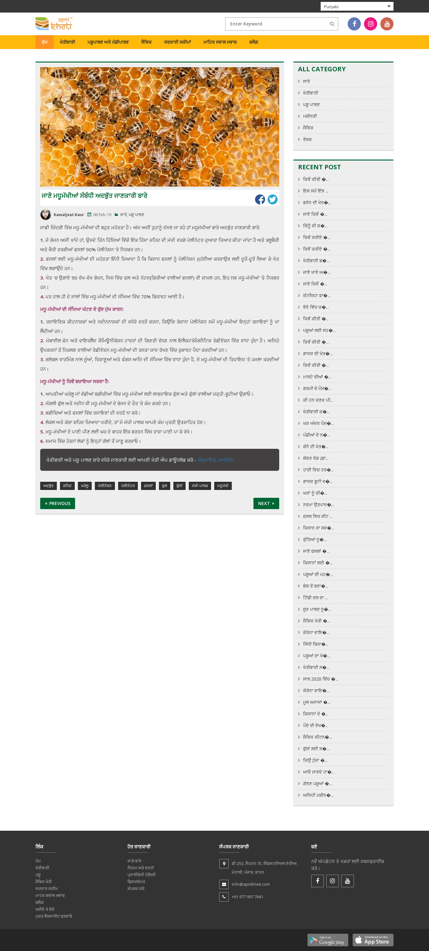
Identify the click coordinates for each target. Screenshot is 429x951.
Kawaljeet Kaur (69, 214)
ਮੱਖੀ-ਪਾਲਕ (200, 485)
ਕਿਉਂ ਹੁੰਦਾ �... (315, 760)
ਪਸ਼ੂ (38, 875)
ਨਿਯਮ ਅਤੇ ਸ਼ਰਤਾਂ (141, 868)
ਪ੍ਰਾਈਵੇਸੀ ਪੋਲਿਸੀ (142, 875)
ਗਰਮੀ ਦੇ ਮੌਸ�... (317, 388)
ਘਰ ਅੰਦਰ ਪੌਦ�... (318, 423)
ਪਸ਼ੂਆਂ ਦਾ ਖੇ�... (316, 656)
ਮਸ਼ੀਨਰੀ (310, 116)
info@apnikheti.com (251, 884)
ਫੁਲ (164, 485)
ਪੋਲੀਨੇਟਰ (128, 485)
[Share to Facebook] (260, 199)
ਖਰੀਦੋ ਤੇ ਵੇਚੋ (44, 909)
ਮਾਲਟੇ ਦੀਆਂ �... (317, 377)
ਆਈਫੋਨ (226, 460)
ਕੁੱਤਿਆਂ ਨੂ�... (315, 539)
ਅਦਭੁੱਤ (48, 485)
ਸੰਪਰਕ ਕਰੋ (136, 888)
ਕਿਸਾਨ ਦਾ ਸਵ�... (318, 528)
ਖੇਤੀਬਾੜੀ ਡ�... (316, 261)
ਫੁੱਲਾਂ (179, 485)
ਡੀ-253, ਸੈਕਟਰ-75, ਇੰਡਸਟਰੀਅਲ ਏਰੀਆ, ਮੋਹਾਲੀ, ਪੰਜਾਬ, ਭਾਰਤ (265, 868)
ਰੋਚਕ (307, 139)
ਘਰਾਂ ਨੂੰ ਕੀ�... (315, 493)
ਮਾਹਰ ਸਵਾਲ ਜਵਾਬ (50, 895)
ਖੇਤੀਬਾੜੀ (67, 42)
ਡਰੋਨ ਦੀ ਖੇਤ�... (317, 202)
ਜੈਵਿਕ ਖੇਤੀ (43, 881)
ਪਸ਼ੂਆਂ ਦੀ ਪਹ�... (318, 574)
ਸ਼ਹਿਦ (67, 485)
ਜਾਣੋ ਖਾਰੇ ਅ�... (316, 272)
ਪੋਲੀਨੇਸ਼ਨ (105, 485)
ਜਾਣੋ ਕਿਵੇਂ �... (315, 214)
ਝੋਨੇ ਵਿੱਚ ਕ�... (316, 307)
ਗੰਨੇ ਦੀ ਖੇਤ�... (316, 446)
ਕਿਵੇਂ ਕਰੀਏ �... (316, 237)
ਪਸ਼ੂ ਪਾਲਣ (136, 214)
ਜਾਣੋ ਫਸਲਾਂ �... (316, 551)
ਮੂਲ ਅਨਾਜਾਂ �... (316, 702)
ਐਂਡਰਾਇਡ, (208, 460)
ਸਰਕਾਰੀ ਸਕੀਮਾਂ (177, 42)
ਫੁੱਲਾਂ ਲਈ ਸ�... (316, 749)
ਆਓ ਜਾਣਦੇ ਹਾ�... (318, 772)
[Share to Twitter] (273, 199)
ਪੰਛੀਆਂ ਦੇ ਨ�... (316, 435)
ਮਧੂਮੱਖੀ (223, 485)
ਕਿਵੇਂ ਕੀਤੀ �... (316, 179)
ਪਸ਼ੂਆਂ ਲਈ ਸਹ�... (319, 330)
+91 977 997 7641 (247, 896)
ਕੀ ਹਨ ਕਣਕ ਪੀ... (318, 400)
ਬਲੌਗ (253, 42)
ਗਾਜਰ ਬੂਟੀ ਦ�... (318, 481)
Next (264, 503)
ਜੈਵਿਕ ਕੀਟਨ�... (317, 737)
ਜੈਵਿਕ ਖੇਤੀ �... (316, 621)
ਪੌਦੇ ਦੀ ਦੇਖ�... (315, 725)
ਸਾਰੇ (123, 214)
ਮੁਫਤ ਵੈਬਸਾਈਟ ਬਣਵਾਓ (53, 916)
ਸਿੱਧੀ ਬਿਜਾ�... (316, 644)
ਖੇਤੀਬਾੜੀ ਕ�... (316, 412)
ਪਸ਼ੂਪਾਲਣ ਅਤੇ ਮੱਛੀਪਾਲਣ (108, 42)
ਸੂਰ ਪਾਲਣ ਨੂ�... (317, 609)
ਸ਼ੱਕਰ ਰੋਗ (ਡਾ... (316, 458)
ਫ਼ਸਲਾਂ (148, 485)
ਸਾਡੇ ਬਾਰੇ (134, 861)
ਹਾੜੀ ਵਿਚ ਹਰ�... (318, 470)
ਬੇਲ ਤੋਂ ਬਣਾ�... (315, 586)
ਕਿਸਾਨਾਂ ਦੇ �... (316, 714)
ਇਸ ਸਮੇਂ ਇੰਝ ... (316, 191)
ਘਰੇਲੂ (85, 485)
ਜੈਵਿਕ (146, 42)
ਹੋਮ (44, 42)
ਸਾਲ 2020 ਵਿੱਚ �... (320, 679)
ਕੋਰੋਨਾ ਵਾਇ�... (316, 632)
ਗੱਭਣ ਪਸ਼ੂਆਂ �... (317, 783)
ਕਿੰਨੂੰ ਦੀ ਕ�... (315, 226)
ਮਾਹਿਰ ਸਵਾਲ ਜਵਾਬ (220, 42)
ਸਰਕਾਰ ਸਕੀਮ (46, 888)
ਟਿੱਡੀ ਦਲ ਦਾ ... (315, 597)
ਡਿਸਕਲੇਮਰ (136, 881)
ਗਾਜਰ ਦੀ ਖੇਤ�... (318, 353)
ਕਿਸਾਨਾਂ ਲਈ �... (318, 563)
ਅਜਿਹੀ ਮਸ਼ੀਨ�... (318, 795)
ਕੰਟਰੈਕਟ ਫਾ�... (316, 295)
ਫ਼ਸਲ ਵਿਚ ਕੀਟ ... (318, 516)
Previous (59, 503)
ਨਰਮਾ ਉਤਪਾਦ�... (318, 505)
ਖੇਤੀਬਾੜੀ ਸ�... (316, 667)
